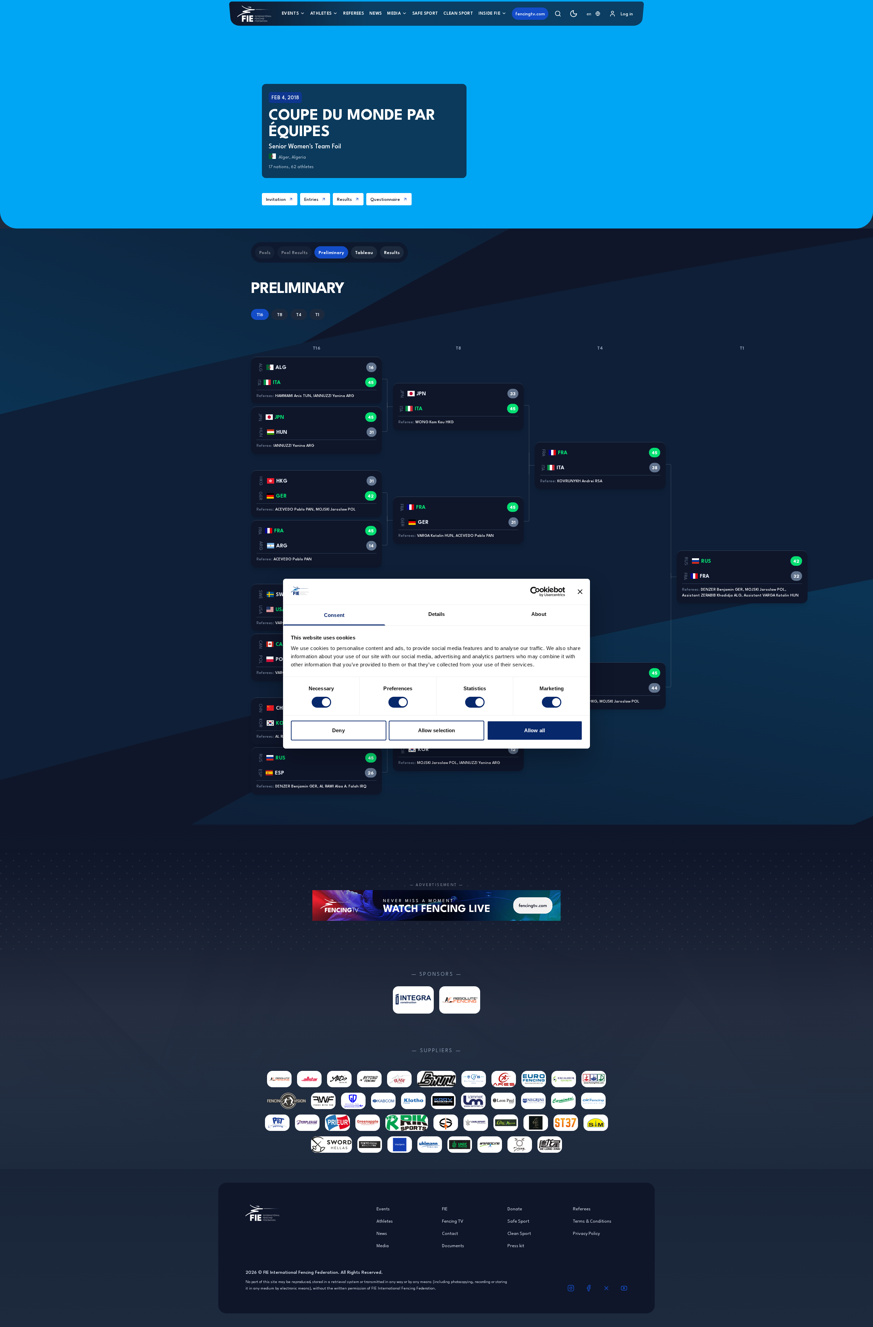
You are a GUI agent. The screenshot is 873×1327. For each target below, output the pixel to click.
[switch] (398, 702)
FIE (444, 1208)
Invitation (276, 199)
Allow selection (436, 730)
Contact (450, 1233)
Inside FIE (489, 13)
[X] (606, 1288)
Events (290, 13)
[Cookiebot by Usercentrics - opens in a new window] (535, 592)
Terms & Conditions (592, 1221)
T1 (317, 314)
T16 (259, 314)
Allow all (534, 730)
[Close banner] (580, 591)
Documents (453, 1245)
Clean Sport (458, 13)
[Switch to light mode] (573, 13)
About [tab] (538, 614)
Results (344, 199)
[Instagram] (570, 1288)
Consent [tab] (334, 615)
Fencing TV (452, 1221)
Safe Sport (425, 13)
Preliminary (331, 252)
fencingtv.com (530, 13)
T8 (279, 314)
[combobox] (593, 13)
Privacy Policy (586, 1233)
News (375, 13)
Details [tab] (436, 614)
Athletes (321, 13)
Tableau (364, 252)
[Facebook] (588, 1288)
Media (394, 13)
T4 (298, 314)
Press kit (515, 1245)
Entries (311, 199)
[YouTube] (624, 1288)
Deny (338, 730)
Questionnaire (385, 199)
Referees (353, 13)
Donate (514, 1208)
